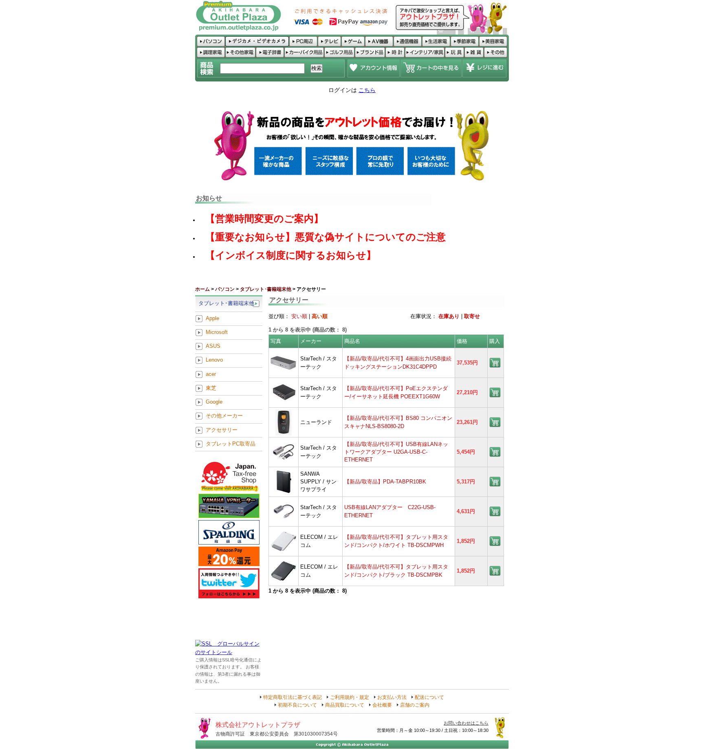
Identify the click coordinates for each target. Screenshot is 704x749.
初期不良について (297, 705)
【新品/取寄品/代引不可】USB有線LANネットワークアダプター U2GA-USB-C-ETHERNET (396, 452)
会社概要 (382, 705)
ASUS (213, 346)
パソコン (225, 289)
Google (214, 402)
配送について (429, 697)
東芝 (211, 388)
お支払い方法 (392, 697)
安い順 (299, 316)
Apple (212, 318)
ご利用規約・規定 (349, 697)
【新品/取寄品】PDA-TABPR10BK (385, 482)
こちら (367, 90)
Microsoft (217, 332)
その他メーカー (224, 416)
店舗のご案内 (414, 705)
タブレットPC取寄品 (230, 444)
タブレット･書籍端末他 (265, 289)
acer (211, 374)
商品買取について (344, 705)
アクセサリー (222, 430)
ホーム (202, 289)
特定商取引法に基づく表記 (292, 697)
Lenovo (214, 360)
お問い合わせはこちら (466, 722)
